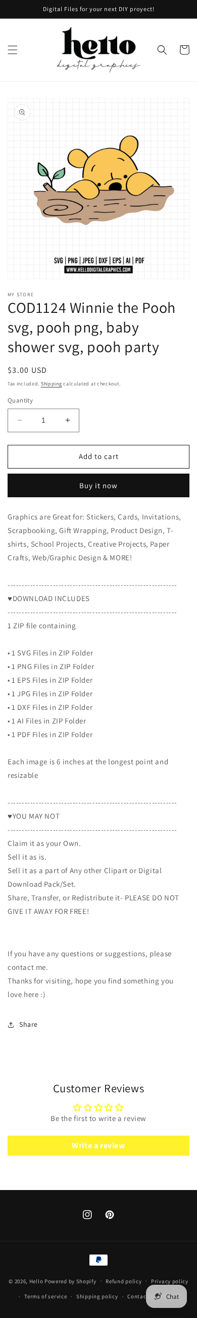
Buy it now (98, 485)
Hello (36, 1280)
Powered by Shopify (70, 1280)
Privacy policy (169, 1281)
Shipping (51, 383)
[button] (13, 50)
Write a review (98, 1145)
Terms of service (45, 1296)
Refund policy (123, 1281)
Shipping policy (97, 1296)
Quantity (20, 400)
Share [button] (28, 1024)
